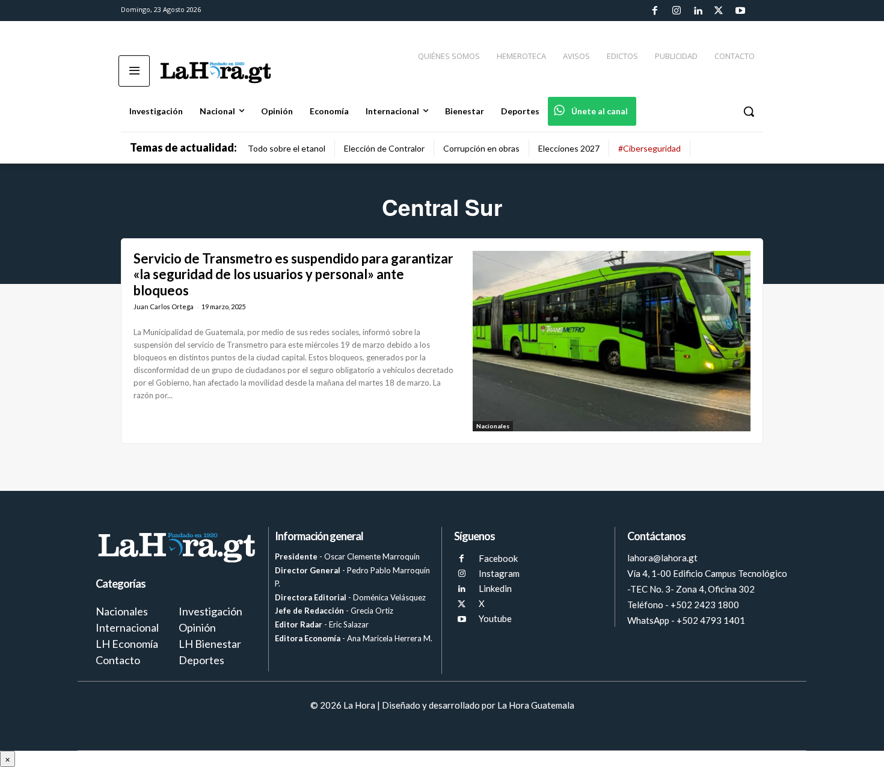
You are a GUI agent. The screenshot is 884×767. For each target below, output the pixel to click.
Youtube (495, 618)
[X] (461, 604)
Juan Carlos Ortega (164, 306)
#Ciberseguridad (649, 148)
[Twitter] (719, 11)
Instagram (499, 573)
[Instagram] (676, 11)
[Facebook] (655, 11)
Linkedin (495, 588)
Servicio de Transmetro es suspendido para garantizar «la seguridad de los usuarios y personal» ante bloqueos (293, 274)
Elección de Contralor (384, 148)
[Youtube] (740, 11)
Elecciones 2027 (569, 148)
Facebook (498, 558)
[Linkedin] (698, 11)
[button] (748, 111)
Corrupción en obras (481, 148)
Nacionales (492, 426)
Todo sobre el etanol (286, 148)
